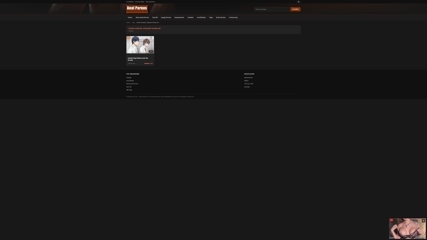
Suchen (295, 9)
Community (233, 17)
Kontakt (247, 87)
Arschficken (130, 2)
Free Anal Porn (150, 2)
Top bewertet (179, 17)
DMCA (246, 81)
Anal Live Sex (221, 17)
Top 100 (155, 17)
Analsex (190, 17)
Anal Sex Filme (139, 2)
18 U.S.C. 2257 (248, 84)
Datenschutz (248, 78)
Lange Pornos (166, 17)
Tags (210, 17)
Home (130, 17)
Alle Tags (129, 90)
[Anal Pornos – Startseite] (137, 9)
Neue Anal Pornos (142, 17)
